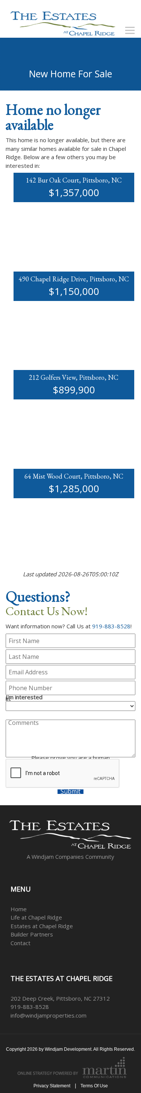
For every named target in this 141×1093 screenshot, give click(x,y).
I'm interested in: (24, 698)
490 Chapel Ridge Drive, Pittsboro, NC (74, 279)
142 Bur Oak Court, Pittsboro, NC (74, 180)
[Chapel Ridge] (63, 22)
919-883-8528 (111, 626)
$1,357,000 (74, 192)
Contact (20, 943)
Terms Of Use (94, 1085)
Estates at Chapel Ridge (42, 926)
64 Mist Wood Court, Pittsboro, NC (73, 476)
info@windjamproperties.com (48, 1015)
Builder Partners (32, 934)
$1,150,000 (74, 291)
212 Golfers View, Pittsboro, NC (73, 377)
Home (19, 909)
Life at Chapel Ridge (36, 917)
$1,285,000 (74, 488)
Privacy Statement (51, 1085)
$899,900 (74, 389)
